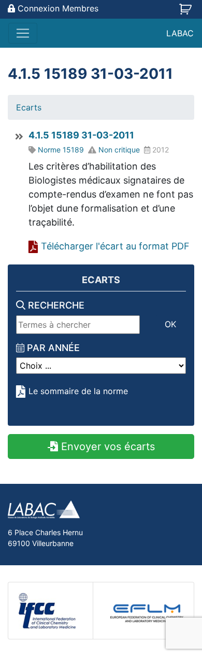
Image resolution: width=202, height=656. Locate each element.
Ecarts (28, 107)
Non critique (119, 149)
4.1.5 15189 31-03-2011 (81, 135)
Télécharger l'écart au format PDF (115, 246)
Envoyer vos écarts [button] (106, 446)
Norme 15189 (61, 149)
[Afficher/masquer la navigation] (22, 33)
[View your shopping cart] (186, 12)
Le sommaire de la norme (78, 391)
